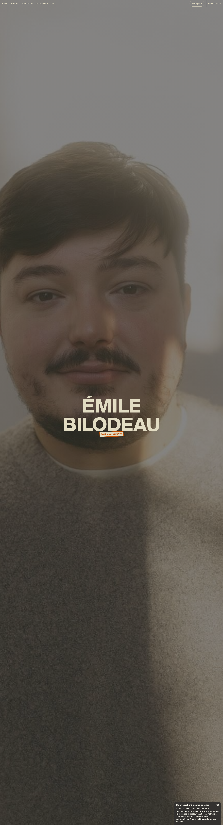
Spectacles (27, 3)
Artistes (14, 3)
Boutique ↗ (197, 3)
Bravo (4, 3)
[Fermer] (217, 805)
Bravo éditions (214, 3)
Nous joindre (42, 3)
